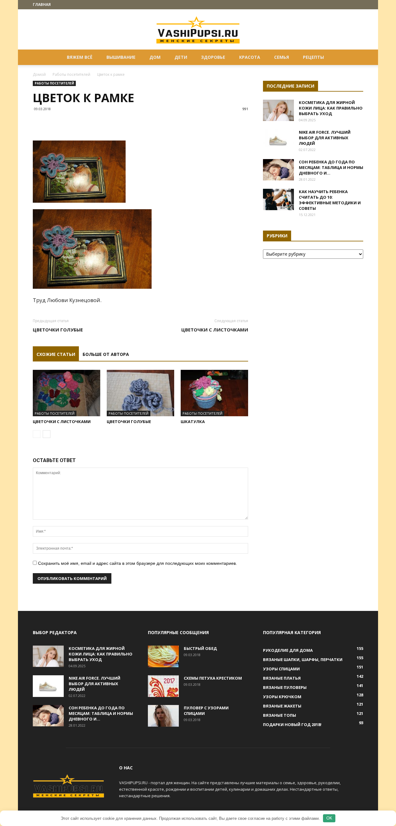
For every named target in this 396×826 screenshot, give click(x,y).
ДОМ (155, 57)
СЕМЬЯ (281, 57)
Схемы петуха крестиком (213, 678)
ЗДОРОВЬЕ (213, 57)
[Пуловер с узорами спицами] (163, 716)
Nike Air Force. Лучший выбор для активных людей (325, 137)
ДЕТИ (180, 57)
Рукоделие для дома (288, 650)
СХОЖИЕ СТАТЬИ (56, 354)
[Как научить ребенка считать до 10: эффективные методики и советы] (278, 199)
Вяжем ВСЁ (80, 57)
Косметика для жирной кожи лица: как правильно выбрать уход (331, 108)
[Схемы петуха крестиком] (163, 686)
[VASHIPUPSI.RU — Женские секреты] (198, 30)
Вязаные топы (279, 715)
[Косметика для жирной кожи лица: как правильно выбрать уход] (278, 110)
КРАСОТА (249, 57)
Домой (39, 74)
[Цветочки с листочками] (66, 393)
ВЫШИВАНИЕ (121, 57)
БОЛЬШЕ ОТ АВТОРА (106, 354)
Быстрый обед (200, 648)
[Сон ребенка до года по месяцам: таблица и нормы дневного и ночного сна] (278, 169)
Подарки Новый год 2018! (292, 724)
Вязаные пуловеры (285, 687)
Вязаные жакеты (282, 706)
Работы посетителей (71, 74)
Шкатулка (193, 421)
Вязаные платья (282, 678)
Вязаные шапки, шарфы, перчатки (302, 659)
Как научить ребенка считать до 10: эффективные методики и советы (330, 200)
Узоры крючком (282, 696)
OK (329, 818)
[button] (355, 58)
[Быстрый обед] (163, 656)
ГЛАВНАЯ (42, 4)
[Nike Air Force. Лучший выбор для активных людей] (278, 140)
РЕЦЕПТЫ (313, 57)
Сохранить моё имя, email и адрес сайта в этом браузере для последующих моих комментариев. (137, 563)
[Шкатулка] (214, 393)
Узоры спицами (281, 669)
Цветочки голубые (58, 330)
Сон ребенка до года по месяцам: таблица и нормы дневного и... (331, 167)
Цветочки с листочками (214, 330)
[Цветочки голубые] (140, 393)
